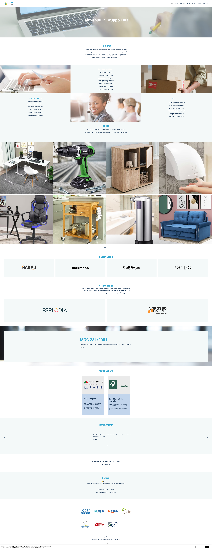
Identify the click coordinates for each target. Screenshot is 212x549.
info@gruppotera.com (112, 492)
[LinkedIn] (104, 543)
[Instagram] (107, 543)
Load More (106, 247)
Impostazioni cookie (199, 547)
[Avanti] (207, 437)
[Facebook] (105, 543)
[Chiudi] (210, 547)
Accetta (207, 547)
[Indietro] (4, 437)
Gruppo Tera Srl (106, 537)
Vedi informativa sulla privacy (40, 547)
